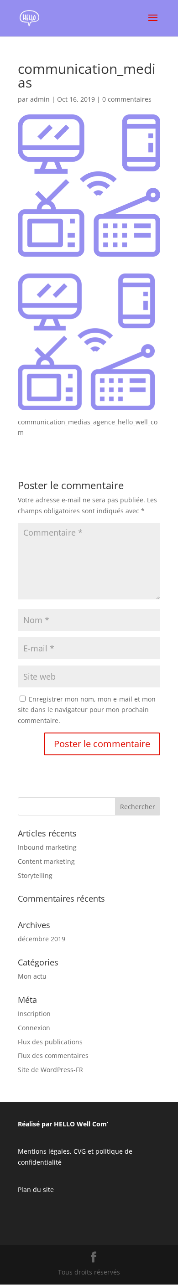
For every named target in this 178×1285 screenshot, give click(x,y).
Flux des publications (50, 1041)
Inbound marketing (47, 847)
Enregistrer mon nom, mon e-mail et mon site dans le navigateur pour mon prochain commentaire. (87, 710)
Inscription (34, 1013)
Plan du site (36, 1189)
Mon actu (32, 976)
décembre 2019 (41, 938)
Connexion (34, 1027)
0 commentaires (127, 99)
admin (40, 99)
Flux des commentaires (53, 1055)
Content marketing (46, 861)
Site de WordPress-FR (50, 1069)
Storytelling (35, 875)
